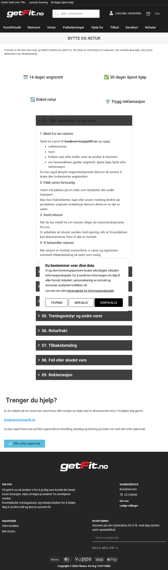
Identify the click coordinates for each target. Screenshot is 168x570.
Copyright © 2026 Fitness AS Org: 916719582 (84, 566)
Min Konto (8, 531)
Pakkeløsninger (73, 27)
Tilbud (114, 27)
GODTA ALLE (108, 302)
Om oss (124, 500)
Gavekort (132, 27)
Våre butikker (10, 525)
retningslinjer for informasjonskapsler (90, 290)
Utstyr (51, 27)
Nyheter (150, 27)
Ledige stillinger (129, 505)
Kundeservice (128, 489)
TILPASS (56, 302)
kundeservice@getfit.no (81, 141)
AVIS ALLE (81, 302)
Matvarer (34, 27)
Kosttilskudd (12, 27)
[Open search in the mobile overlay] (76, 14)
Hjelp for (97, 27)
